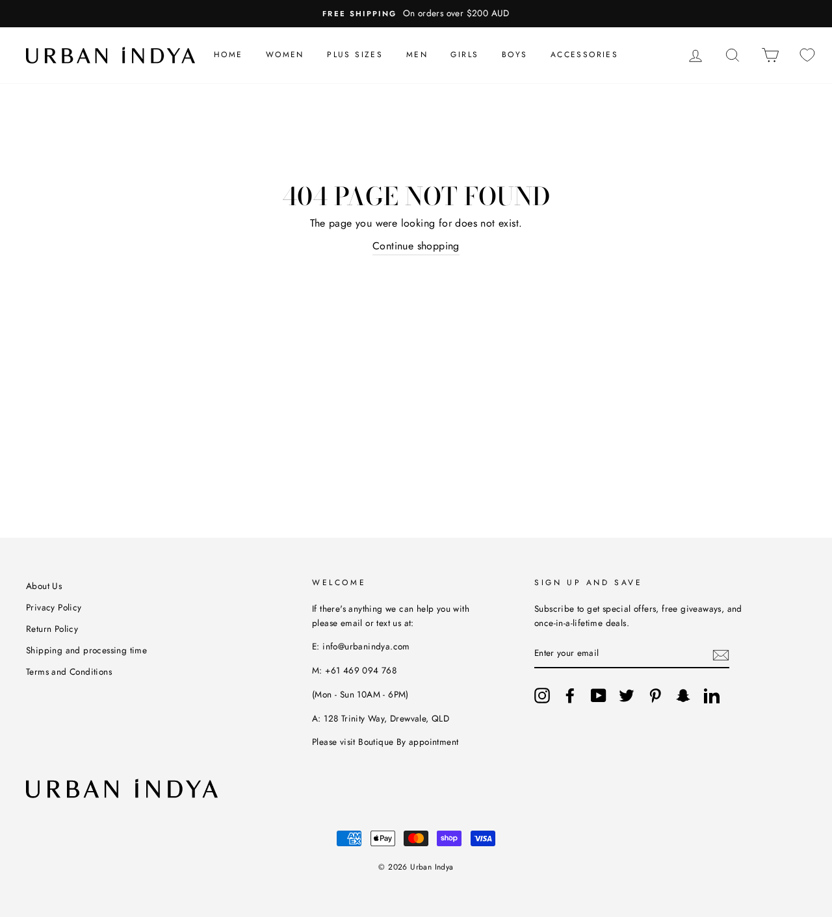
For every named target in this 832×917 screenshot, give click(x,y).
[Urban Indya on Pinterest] (655, 695)
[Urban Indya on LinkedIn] (712, 695)
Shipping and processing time (86, 650)
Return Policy (52, 628)
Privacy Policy (54, 607)
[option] (416, 13)
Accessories (584, 54)
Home (228, 54)
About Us (44, 585)
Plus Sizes (355, 54)
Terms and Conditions (69, 671)
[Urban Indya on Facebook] (570, 695)
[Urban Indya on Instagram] (542, 695)
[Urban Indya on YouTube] (598, 695)
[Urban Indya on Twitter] (626, 695)
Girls (464, 54)
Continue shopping (416, 245)
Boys (515, 54)
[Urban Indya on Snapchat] (683, 695)
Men (417, 54)
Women (285, 54)
